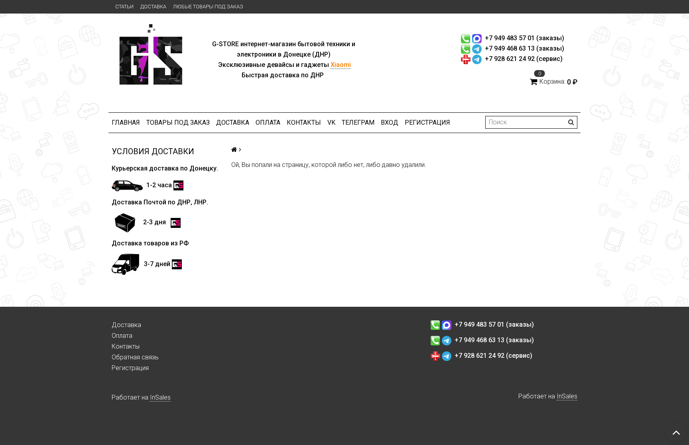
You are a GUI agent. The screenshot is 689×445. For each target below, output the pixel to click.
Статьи (124, 7)
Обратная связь (135, 357)
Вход (389, 122)
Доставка (153, 7)
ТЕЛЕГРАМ (358, 122)
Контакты (304, 122)
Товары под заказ (178, 122)
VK (331, 122)
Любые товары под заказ (208, 7)
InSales (160, 397)
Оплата (268, 122)
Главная (126, 122)
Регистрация (427, 122)
